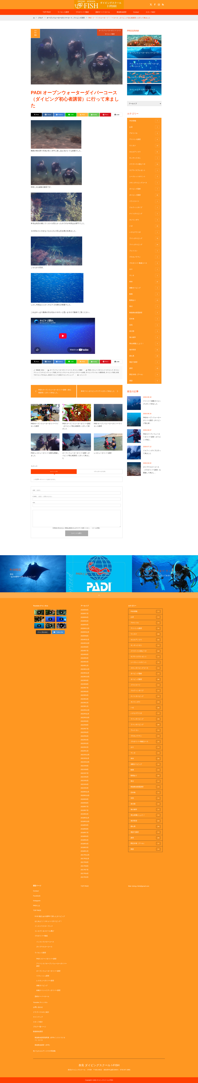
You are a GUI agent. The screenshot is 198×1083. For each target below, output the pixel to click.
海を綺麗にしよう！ (143, 343)
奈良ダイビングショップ (66, 375)
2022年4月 (84, 740)
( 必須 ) (36, 490)
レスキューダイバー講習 (102, 453)
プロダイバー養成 (82, 12)
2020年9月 (84, 799)
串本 (143, 282)
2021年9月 (84, 766)
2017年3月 (84, 877)
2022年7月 (84, 729)
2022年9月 (84, 721)
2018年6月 (84, 836)
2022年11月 (85, 714)
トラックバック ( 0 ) (99, 471)
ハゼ (143, 226)
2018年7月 (84, 832)
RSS (162, 4)
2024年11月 (85, 639)
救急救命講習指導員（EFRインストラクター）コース (50, 1039)
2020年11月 (85, 792)
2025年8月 (84, 636)
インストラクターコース (45, 942)
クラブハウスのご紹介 (41, 1012)
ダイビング (109, 370)
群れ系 (143, 356)
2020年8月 (84, 803)
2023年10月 (85, 677)
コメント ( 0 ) (54, 471)
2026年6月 (84, 617)
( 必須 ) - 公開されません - (43, 496)
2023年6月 (84, 691)
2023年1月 (84, 706)
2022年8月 (84, 725)
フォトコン (143, 251)
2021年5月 (84, 780)
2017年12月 (85, 855)
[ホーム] (34, 16)
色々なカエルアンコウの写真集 (44, 1051)
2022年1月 (84, 751)
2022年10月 (85, 717)
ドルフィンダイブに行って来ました (152, 452)
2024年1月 (84, 665)
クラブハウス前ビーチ (143, 164)
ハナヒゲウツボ (143, 232)
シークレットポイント (143, 176)
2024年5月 (84, 658)
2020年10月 (85, 795)
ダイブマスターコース (44, 947)
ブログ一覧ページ (39, 1027)
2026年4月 (84, 625)
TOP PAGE (47, 12)
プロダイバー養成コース (143, 263)
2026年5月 (84, 621)
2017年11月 (85, 858)
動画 (143, 294)
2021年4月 (84, 784)
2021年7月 (84, 773)
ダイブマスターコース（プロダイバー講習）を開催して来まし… (152, 470)
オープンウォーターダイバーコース (110, 30)
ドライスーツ (143, 201)
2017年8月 (84, 866)
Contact (136, 12)
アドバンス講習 (143, 139)
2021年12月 (85, 755)
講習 (143, 368)
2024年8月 (84, 647)
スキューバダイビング (99, 370)
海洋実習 (143, 350)
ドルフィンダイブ (143, 207)
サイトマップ (124, 18)
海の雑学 (143, 337)
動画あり (143, 300)
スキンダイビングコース (143, 183)
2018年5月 (84, 840)
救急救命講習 (121, 12)
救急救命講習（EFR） (43, 1045)
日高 (143, 325)
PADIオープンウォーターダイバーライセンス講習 (44, 425)
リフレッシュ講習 (42, 976)
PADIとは (36, 905)
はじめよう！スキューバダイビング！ (48, 921)
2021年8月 (84, 769)
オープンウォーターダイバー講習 (48, 971)
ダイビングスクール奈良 (77, 372)
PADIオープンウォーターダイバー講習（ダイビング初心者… (152, 420)
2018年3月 (84, 847)
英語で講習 (143, 362)
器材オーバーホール (102, 12)
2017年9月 (84, 862)
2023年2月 (84, 703)
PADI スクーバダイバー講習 (46, 959)
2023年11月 (85, 673)
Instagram (158, 4)
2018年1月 (84, 851)
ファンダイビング (143, 238)
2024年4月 (84, 662)
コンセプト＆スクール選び (44, 931)
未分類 (143, 331)
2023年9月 (84, 680)
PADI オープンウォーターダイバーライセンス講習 (108, 425)
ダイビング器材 (143, 189)
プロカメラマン (143, 257)
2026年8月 (84, 610)
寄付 (143, 306)
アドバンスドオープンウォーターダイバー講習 (51, 965)
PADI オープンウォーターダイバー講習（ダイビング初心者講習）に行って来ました (76, 426)
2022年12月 (85, 710)
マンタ (143, 275)
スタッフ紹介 (150, 12)
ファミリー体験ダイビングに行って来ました (152, 402)
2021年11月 (85, 758)
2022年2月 (84, 747)
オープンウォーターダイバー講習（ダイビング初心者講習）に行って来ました (76, 455)
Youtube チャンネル (76, 18)
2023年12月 (85, 669)
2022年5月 (84, 736)
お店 (143, 127)
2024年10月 (85, 643)
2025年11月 (85, 632)
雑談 (143, 381)
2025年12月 (85, 628)
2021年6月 (84, 777)
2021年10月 (85, 762)
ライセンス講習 (63, 12)
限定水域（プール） (143, 374)
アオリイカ (143, 133)
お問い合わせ (38, 1007)
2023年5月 (84, 695)
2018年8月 (84, 829)
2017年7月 (84, 870)
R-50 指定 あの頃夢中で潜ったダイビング (50, 916)
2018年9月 (84, 825)
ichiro (42, 370)
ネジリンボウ (143, 220)
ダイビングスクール (63, 372)
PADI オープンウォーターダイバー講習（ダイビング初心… (152, 437)
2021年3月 (84, 788)
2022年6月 (84, 732)
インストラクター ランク (44, 926)
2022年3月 (84, 743)
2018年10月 (85, 821)
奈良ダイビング (53, 375)
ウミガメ (143, 145)
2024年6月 (84, 654)
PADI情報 (143, 121)
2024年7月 (84, 651)
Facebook (154, 4)
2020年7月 (84, 806)
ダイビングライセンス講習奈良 (95, 372)
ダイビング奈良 (111, 372)
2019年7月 (84, 810)
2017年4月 (84, 873)
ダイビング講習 (110, 34)
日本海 (143, 319)
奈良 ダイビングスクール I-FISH (99, 1065)
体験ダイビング (143, 288)
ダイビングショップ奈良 (48, 372)
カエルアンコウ (143, 152)
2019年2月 (84, 814)
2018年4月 (84, 844)
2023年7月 (84, 688)
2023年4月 (84, 699)
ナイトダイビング (143, 213)
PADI (89, 370)
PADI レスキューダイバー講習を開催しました (45, 454)
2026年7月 (84, 613)
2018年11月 (85, 818)
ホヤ (143, 269)
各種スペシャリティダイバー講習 (48, 990)
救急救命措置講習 (143, 312)
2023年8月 (84, 684)
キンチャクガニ (143, 158)
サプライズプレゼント (143, 170)
